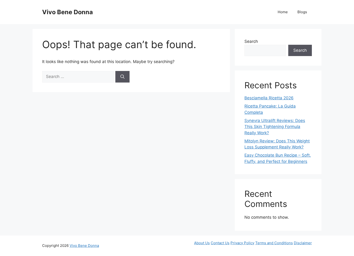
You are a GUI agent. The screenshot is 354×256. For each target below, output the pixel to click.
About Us (202, 243)
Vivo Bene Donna (67, 12)
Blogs (302, 12)
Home (283, 12)
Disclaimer (303, 243)
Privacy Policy (242, 243)
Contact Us (220, 243)
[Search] (122, 77)
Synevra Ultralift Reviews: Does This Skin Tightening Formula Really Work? (274, 126)
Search (251, 41)
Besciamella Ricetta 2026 (269, 98)
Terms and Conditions (274, 243)
